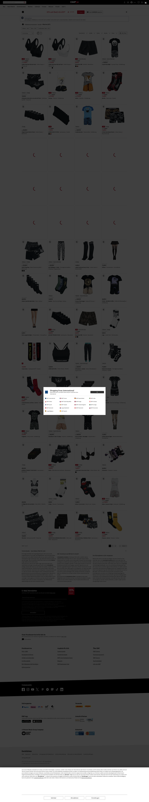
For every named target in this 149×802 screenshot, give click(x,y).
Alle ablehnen (74, 798)
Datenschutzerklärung (86, 778)
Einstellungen (95, 798)
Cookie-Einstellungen (39, 778)
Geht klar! (53, 798)
